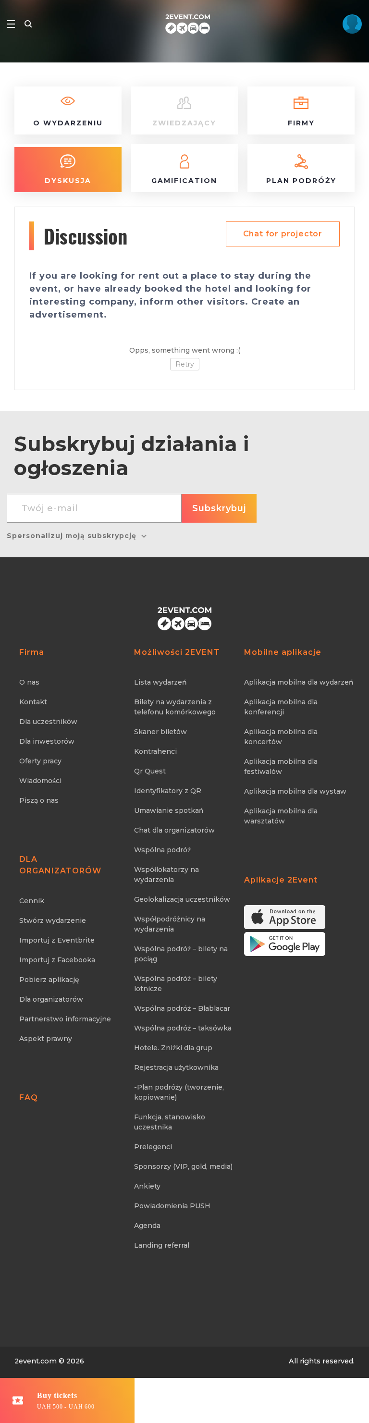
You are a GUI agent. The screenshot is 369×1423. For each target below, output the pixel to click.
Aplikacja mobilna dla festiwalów (281, 766)
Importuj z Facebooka (57, 960)
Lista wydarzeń (160, 682)
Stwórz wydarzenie (52, 920)
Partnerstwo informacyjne (65, 1019)
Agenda (147, 1225)
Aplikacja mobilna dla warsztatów (281, 816)
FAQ (28, 1097)
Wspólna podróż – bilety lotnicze (175, 983)
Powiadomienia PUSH (172, 1206)
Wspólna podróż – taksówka (183, 1028)
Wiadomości (40, 780)
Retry (184, 364)
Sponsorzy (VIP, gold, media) (183, 1166)
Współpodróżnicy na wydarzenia (169, 924)
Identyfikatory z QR (167, 790)
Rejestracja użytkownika (176, 1067)
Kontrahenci (155, 751)
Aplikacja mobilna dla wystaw (295, 791)
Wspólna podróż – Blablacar (182, 1008)
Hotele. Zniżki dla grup (173, 1047)
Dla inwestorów (46, 741)
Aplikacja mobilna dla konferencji (281, 707)
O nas (29, 682)
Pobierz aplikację (49, 979)
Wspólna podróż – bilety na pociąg (181, 954)
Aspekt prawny (45, 1038)
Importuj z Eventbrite (57, 940)
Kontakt (33, 702)
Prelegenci (153, 1146)
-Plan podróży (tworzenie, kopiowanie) (179, 1092)
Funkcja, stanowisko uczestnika (169, 1122)
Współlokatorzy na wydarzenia (166, 874)
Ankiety (147, 1186)
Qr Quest (150, 771)
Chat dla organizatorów (174, 830)
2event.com (35, 1361)
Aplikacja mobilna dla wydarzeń (299, 682)
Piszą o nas (39, 800)
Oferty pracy (40, 761)
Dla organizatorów (51, 999)
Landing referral (161, 1245)
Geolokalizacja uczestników (182, 899)
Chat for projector (282, 233)
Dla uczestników (48, 721)
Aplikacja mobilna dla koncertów (281, 736)
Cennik (31, 900)
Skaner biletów (160, 731)
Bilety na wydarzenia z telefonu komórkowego (175, 707)
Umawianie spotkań (169, 810)
